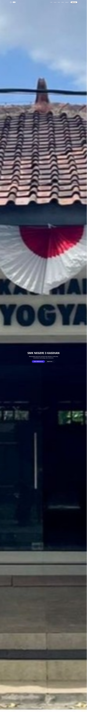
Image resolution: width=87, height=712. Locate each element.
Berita (59, 2)
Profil (51, 2)
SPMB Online (74, 2)
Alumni (62, 2)
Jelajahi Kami (49, 361)
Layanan (66, 2)
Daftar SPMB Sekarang (38, 361)
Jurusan (55, 2)
